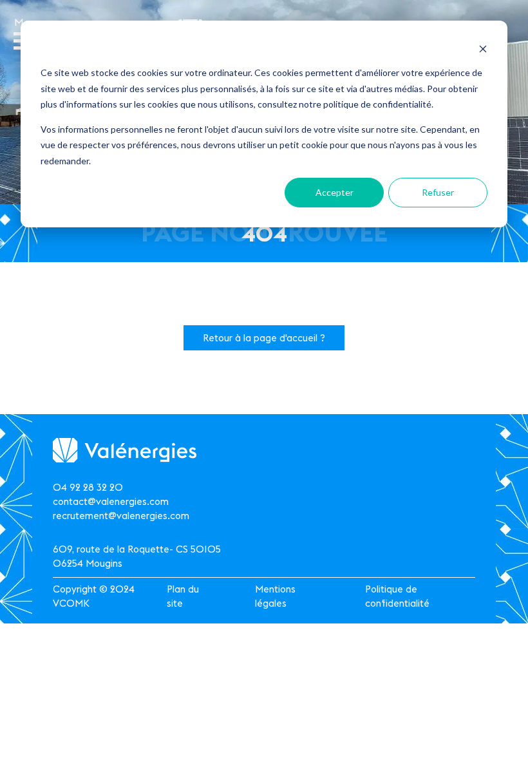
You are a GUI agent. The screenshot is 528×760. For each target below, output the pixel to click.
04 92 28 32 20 (88, 487)
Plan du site (183, 596)
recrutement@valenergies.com (121, 515)
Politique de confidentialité (397, 596)
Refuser (438, 192)
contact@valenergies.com (111, 501)
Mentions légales (275, 596)
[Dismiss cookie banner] (482, 49)
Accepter (335, 192)
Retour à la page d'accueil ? (264, 338)
